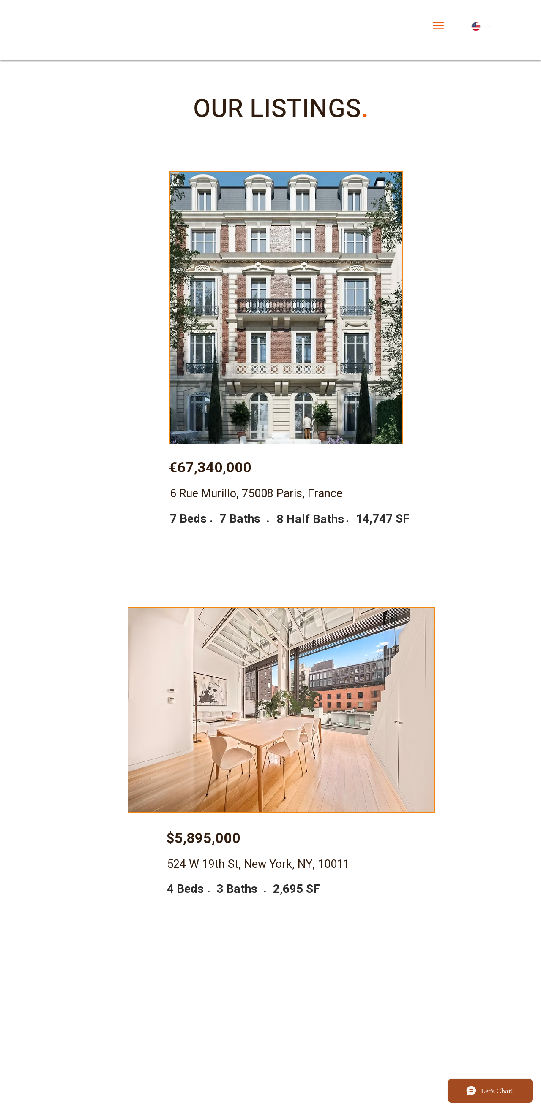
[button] (438, 25)
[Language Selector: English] (481, 26)
